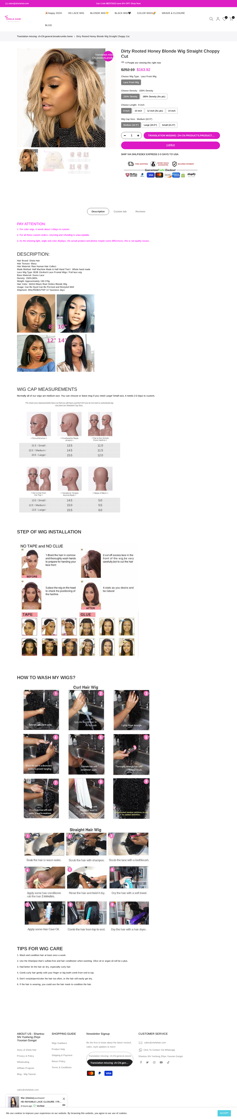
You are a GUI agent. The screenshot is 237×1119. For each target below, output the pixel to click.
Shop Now (136, 3)
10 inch (138, 110)
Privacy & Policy (25, 1056)
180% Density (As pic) (154, 96)
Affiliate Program (25, 1068)
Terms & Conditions (62, 1067)
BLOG (48, 25)
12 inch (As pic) (155, 110)
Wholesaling (23, 1062)
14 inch (171, 110)
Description (98, 211)
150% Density (130, 96)
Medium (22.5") (131, 125)
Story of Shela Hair (26, 1050)
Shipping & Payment (62, 1055)
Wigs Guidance (59, 1043)
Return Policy (58, 1061)
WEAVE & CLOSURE (173, 13)
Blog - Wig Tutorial (26, 1074)
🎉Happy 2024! (53, 13)
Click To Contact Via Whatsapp (159, 1050)
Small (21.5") (168, 125)
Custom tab (120, 211)
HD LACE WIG (76, 13)
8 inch (126, 110)
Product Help (58, 1049)
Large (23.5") (150, 125)
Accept (224, 1113)
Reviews (140, 211)
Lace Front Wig (131, 82)
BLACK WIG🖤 (123, 13)
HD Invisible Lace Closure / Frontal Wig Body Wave (41, 1101)
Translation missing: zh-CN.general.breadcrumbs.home (45, 36)
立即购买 (170, 145)
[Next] (109, 97)
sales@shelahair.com (19, 3)
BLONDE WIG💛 (99, 13)
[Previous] (23, 97)
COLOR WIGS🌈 (146, 13)
